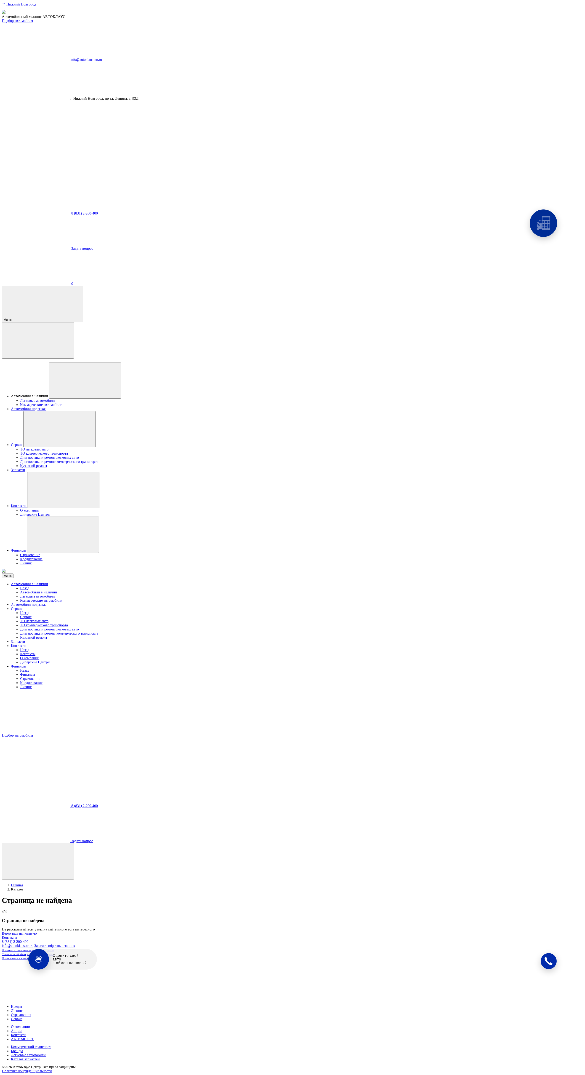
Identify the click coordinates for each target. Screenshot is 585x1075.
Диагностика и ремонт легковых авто (49, 629)
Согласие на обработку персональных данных (28, 954)
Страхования (21, 1015)
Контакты (18, 646)
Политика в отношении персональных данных (28, 950)
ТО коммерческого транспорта (44, 625)
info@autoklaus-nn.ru (86, 60)
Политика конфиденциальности (27, 1071)
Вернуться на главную (19, 933)
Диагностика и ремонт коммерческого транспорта (59, 633)
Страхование (30, 679)
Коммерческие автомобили (41, 600)
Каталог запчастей (25, 1059)
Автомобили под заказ (28, 604)
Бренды (17, 1051)
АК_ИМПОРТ (22, 1039)
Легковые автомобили (37, 596)
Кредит (16, 1006)
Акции (16, 1031)
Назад (24, 588)
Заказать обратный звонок (54, 946)
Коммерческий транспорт (31, 1047)
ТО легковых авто (34, 621)
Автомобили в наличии (29, 584)
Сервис (16, 609)
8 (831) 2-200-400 (15, 942)
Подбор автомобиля (17, 21)
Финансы (18, 666)
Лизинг (26, 687)
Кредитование (31, 683)
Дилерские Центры (35, 662)
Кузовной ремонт (33, 637)
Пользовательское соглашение (19, 958)
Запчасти (18, 641)
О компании (29, 658)
